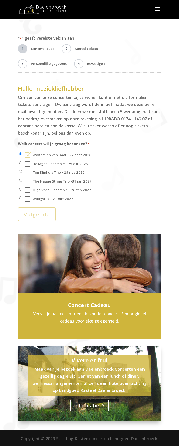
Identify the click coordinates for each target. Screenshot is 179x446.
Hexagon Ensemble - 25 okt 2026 (60, 163)
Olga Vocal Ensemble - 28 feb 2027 (62, 189)
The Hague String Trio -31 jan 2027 (62, 181)
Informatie (86, 405)
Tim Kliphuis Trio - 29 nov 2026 (59, 172)
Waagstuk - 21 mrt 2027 (53, 198)
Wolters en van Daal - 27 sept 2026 (62, 154)
